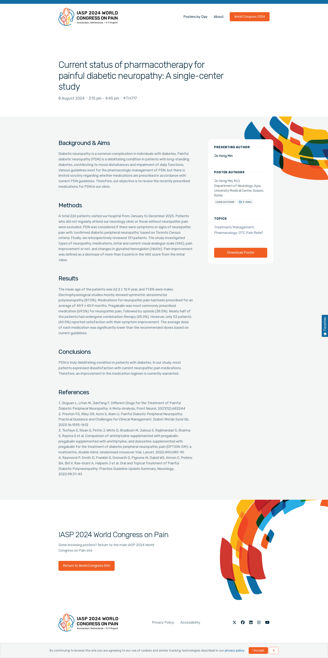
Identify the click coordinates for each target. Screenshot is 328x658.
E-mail (247, 202)
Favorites (325, 324)
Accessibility (190, 622)
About (219, 17)
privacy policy (234, 650)
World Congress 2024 (249, 16)
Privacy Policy (163, 622)
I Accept (258, 650)
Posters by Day (195, 17)
